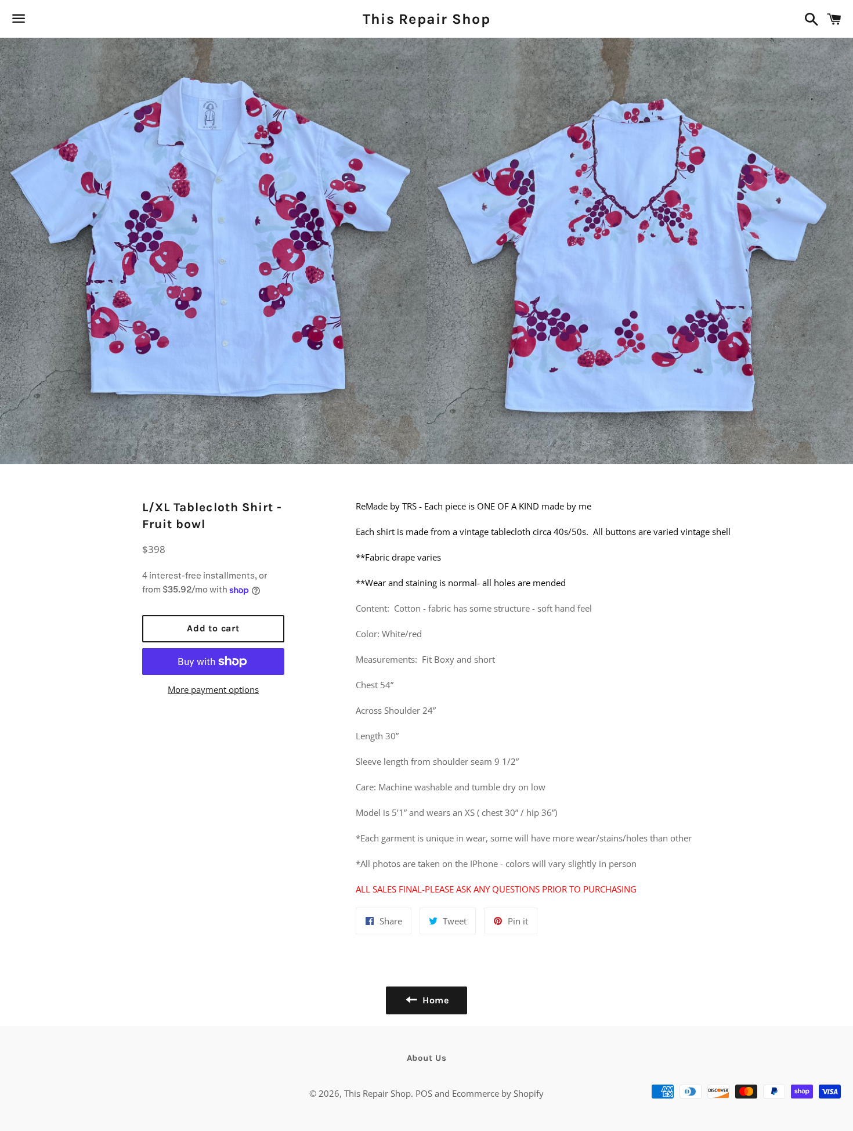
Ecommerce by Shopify (498, 1093)
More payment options (213, 689)
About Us (427, 1058)
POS (423, 1093)
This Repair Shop (426, 18)
